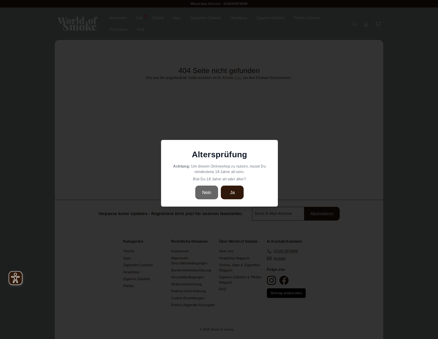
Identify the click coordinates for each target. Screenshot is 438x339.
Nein (206, 192)
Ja (232, 192)
